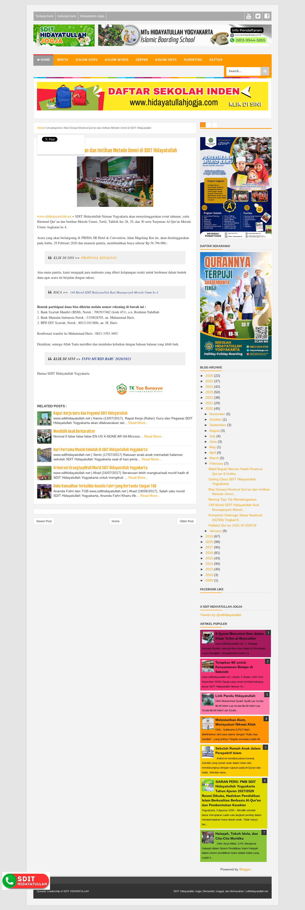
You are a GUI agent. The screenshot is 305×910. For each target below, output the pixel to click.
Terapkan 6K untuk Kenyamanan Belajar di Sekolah (234, 667)
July (212, 436)
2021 (209, 403)
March (214, 458)
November (217, 414)
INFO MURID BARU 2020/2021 (106, 358)
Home (45, 60)
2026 (209, 376)
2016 (209, 553)
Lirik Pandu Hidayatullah (235, 696)
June (213, 441)
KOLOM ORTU (166, 60)
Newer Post (43, 521)
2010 (209, 575)
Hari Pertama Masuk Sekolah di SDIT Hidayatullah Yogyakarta (100, 449)
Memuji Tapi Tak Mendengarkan (232, 499)
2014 (209, 564)
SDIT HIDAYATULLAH (76, 891)
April (213, 452)
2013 (209, 569)
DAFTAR (215, 60)
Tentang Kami (44, 16)
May (213, 447)
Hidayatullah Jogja (92, 16)
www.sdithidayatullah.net (54, 216)
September (218, 425)
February (216, 463)
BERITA (62, 60)
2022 (209, 397)
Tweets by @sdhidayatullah (220, 615)
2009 (209, 580)
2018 (209, 542)
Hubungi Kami (66, 16)
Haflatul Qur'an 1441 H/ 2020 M (232, 525)
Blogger (245, 869)
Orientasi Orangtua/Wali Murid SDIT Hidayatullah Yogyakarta (100, 467)
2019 (209, 536)
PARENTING (193, 60)
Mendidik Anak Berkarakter (74, 431)
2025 (209, 381)
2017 (209, 547)
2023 (209, 392)
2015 (209, 558)
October (216, 419)
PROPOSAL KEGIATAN (99, 257)
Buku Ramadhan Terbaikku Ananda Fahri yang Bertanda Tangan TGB (104, 486)
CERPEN (142, 60)
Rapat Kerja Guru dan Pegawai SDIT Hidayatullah (90, 413)
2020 (209, 408)
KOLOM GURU (86, 60)
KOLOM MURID (116, 60)
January (216, 531)
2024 (209, 386)
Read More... (138, 423)
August (215, 431)
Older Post (186, 521)
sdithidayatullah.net (257, 891)
